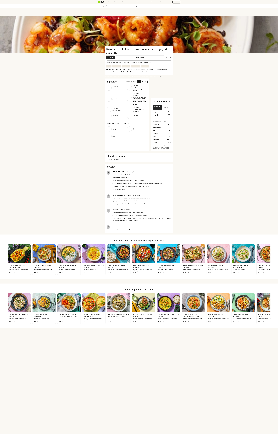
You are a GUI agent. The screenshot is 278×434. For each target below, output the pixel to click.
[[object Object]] (166, 57)
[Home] (104, 6)
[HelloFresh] (101, 2)
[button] (139, 81)
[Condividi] (170, 57)
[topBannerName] (139, 12)
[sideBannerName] (162, 88)
